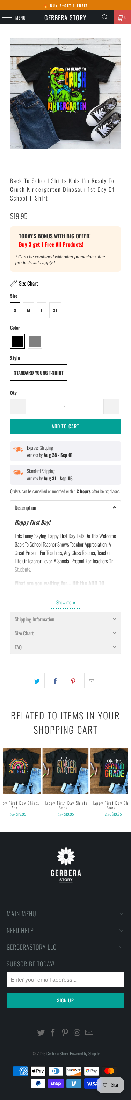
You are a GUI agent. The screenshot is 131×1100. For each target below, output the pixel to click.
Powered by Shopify (85, 1053)
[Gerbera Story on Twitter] (41, 1032)
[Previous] (6, 783)
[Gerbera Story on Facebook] (53, 1032)
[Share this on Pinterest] (73, 680)
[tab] (65, 507)
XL (55, 310)
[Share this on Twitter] (37, 680)
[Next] (125, 783)
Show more (65, 602)
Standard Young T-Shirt (39, 372)
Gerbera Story (65, 17)
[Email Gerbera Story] (89, 1032)
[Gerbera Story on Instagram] (77, 1032)
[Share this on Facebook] (55, 680)
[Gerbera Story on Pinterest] (65, 1032)
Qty (13, 392)
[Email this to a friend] (91, 680)
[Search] (105, 17)
